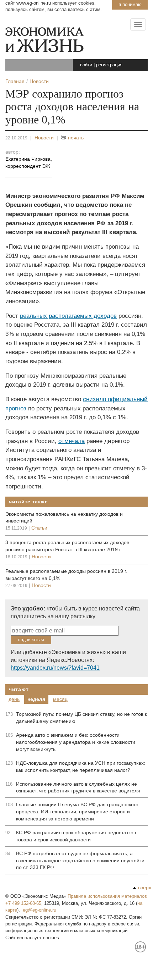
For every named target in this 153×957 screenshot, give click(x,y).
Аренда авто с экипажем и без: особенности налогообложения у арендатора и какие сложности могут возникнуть (75, 742)
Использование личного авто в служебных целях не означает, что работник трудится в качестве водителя (78, 787)
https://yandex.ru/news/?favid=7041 (55, 668)
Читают (18, 689)
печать (76, 137)
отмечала (71, 441)
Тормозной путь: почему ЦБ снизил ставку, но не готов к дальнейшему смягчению (81, 717)
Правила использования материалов (107, 896)
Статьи (39, 528)
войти (86, 64)
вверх (144, 887)
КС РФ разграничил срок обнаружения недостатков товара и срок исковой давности (76, 836)
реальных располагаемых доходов (68, 315)
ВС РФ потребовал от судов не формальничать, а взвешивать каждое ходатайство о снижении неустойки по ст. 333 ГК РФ (80, 860)
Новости (44, 137)
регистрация (109, 64)
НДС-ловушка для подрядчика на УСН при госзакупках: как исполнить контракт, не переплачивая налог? (80, 766)
